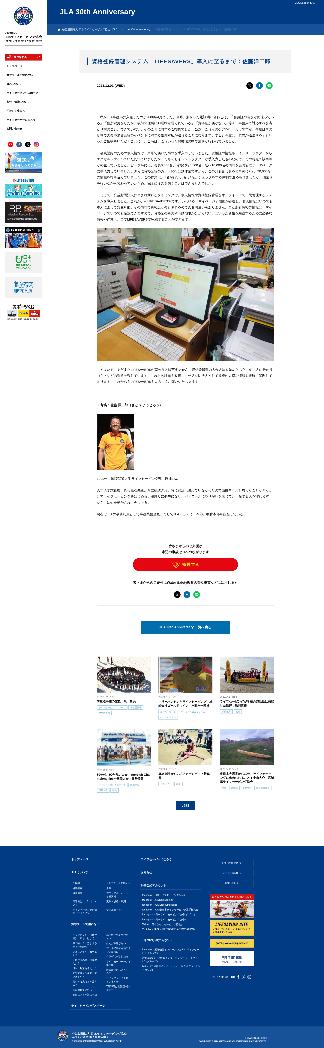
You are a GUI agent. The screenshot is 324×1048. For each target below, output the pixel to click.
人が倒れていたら (82, 989)
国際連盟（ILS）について (84, 903)
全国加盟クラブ (114, 909)
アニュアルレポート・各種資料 (118, 895)
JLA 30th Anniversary (137, 29)
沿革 (108, 888)
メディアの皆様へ (232, 873)
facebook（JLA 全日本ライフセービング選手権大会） (171, 909)
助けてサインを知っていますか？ (85, 975)
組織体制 (77, 893)
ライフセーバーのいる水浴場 (118, 963)
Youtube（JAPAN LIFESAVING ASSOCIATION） (169, 929)
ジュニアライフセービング (85, 953)
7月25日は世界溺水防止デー (118, 988)
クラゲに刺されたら (117, 956)
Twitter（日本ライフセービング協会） (162, 924)
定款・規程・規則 (116, 901)
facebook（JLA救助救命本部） (159, 899)
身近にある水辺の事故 (85, 994)
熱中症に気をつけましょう (118, 937)
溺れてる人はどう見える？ (85, 983)
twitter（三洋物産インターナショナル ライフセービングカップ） (171, 968)
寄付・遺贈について (231, 863)
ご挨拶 (76, 883)
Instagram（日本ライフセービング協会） (164, 919)
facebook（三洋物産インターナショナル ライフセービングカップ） (170, 951)
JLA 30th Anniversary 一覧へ (185, 627)
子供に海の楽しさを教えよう (85, 962)
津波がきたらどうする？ (117, 971)
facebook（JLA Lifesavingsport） (160, 904)
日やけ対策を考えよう (85, 968)
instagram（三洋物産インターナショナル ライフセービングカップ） (171, 960)
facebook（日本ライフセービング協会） (164, 895)
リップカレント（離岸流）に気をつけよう (85, 937)
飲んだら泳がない (116, 943)
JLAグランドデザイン (118, 883)
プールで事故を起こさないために (118, 950)
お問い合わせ (231, 883)
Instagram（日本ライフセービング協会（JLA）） (169, 914)
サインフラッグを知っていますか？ (118, 980)
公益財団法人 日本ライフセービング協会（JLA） (91, 29)
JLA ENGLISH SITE (256, 1038)
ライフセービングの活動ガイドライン (85, 911)
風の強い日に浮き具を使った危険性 (85, 945)
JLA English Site (305, 2)
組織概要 (77, 888)
